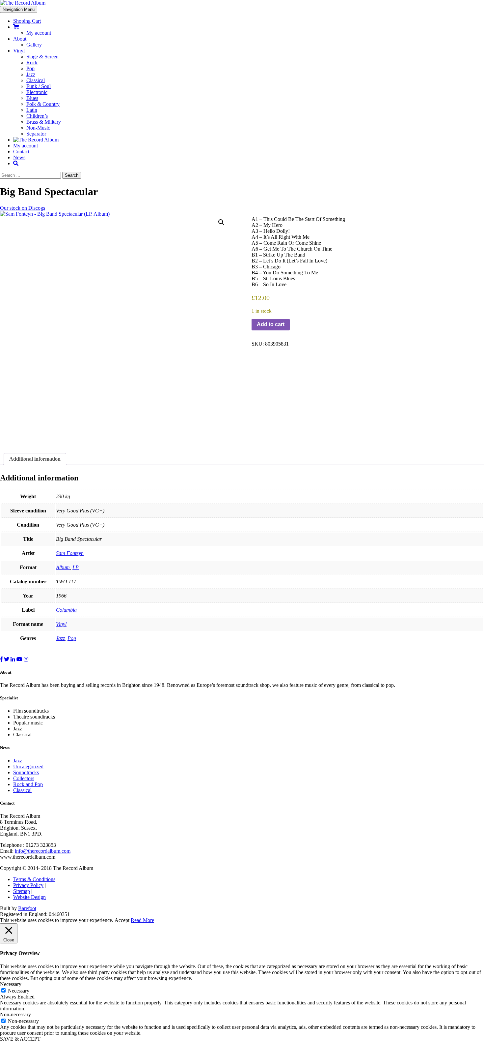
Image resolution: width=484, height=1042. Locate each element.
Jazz (30, 74)
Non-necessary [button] (15, 1014)
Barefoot (27, 908)
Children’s (37, 116)
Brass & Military (43, 122)
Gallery (34, 44)
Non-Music (38, 128)
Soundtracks (26, 772)
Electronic (36, 92)
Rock (32, 62)
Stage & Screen (42, 56)
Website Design (29, 897)
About (19, 39)
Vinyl (19, 50)
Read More (142, 920)
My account (38, 33)
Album (63, 567)
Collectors (23, 778)
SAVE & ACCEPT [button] (20, 1039)
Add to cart (270, 324)
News (19, 157)
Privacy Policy (28, 885)
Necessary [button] (10, 984)
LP (75, 567)
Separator (36, 134)
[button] (221, 222)
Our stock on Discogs (22, 208)
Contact (21, 151)
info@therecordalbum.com (42, 851)
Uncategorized (28, 766)
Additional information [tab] (35, 459)
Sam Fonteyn (70, 553)
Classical (35, 80)
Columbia (66, 610)
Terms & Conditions (34, 879)
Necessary (18, 991)
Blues (32, 98)
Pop (30, 68)
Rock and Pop (28, 784)
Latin (31, 110)
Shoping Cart (27, 21)
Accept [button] (122, 920)
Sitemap (21, 891)
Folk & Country (43, 104)
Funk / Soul (38, 86)
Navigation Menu (19, 9)
